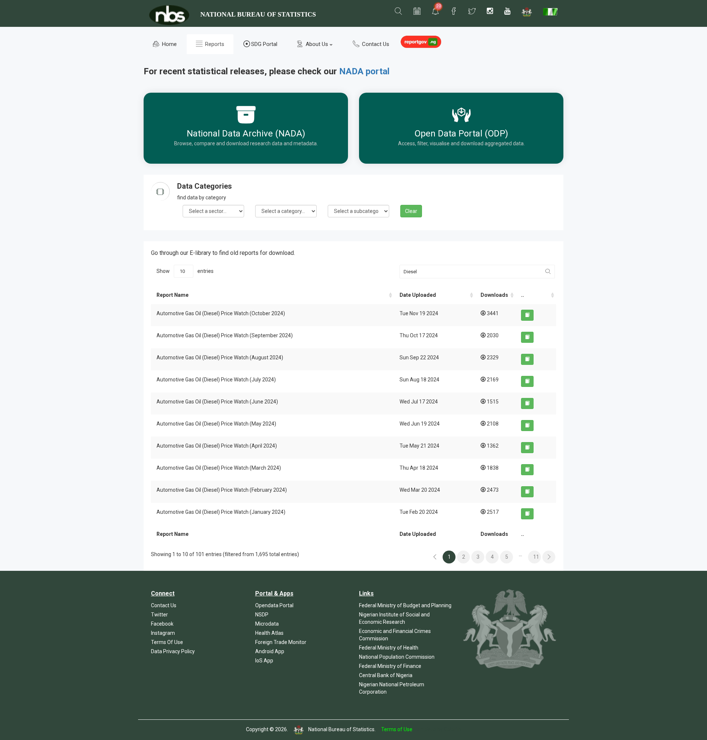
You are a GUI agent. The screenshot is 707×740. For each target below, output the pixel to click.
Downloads (494, 295)
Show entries (185, 271)
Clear (411, 211)
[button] (398, 11)
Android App (269, 651)
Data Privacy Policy (173, 651)
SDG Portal (264, 44)
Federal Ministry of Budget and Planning (405, 605)
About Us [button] (317, 44)
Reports (214, 44)
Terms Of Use (167, 642)
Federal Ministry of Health (388, 648)
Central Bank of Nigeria (385, 675)
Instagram (163, 633)
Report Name (172, 295)
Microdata (267, 624)
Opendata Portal (274, 605)
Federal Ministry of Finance (390, 666)
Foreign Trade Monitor (280, 642)
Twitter (159, 615)
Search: (475, 271)
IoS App (264, 660)
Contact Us (374, 44)
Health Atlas (269, 633)
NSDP (261, 615)
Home (169, 44)
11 (536, 557)
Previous (434, 557)
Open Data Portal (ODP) (461, 133)
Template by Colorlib (437, 730)
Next (548, 557)
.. (522, 295)
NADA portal (364, 71)
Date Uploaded (418, 295)
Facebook (162, 624)
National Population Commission (397, 657)
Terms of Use (396, 730)
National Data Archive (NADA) (246, 133)
